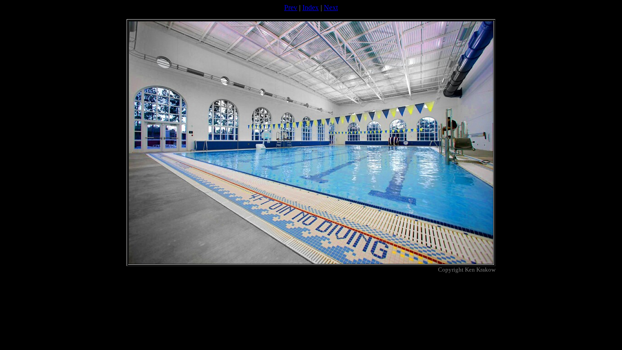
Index (310, 7)
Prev (290, 7)
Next (331, 7)
